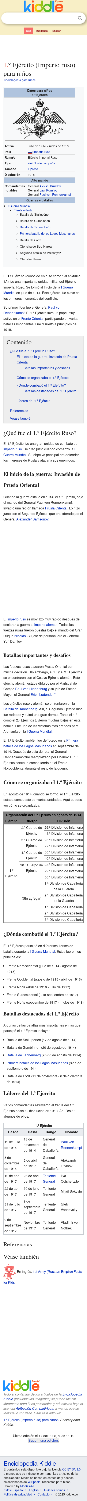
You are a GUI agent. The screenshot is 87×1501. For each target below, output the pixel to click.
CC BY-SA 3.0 (71, 1469)
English (56, 31)
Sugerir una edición (43, 1440)
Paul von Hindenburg (31, 688)
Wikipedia (34, 1482)
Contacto (44, 1494)
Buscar (80, 18)
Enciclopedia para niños (19, 80)
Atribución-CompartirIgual (35, 1408)
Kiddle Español (13, 1490)
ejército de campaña (41, 163)
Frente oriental (23, 210)
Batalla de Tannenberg (35, 227)
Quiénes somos (54, 1490)
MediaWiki (27, 1486)
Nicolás (20, 635)
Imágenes (42, 31)
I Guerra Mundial (19, 206)
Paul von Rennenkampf (55, 194)
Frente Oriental (32, 318)
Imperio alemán (45, 624)
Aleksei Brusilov (50, 186)
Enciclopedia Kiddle (30, 1463)
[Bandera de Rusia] (30, 151)
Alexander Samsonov (32, 519)
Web (28, 31)
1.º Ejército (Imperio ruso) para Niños (30, 1419)
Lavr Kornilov (48, 190)
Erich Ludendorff (43, 694)
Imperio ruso (41, 151)
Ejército (33, 168)
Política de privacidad (18, 1494)
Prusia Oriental (56, 508)
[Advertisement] (43, 47)
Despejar (71, 18)
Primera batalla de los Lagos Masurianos (47, 233)
